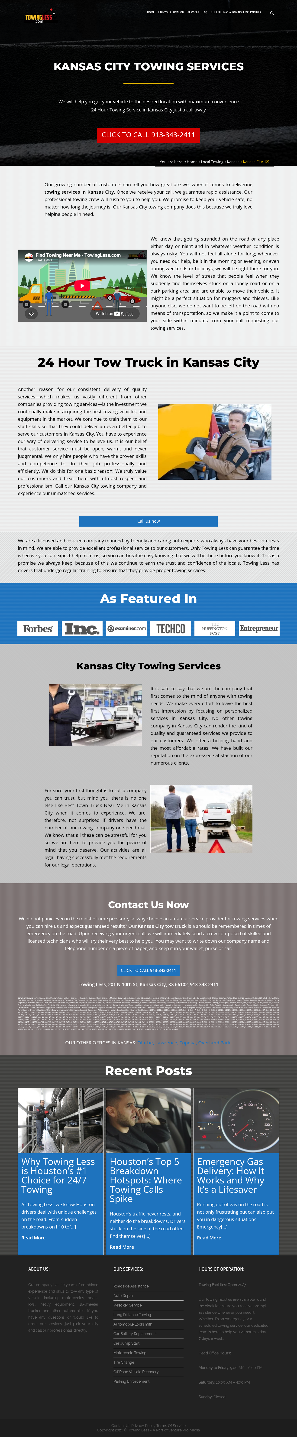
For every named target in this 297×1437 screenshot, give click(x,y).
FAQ (205, 12)
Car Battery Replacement (135, 1334)
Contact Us (120, 1426)
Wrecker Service (127, 1305)
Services (193, 12)
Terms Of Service (171, 1426)
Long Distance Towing (132, 1315)
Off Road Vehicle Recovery (136, 1372)
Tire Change (123, 1362)
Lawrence (166, 1042)
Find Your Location (171, 12)
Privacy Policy (143, 1426)
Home (151, 12)
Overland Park (214, 1042)
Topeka (188, 1042)
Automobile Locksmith (132, 1324)
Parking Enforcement (131, 1381)
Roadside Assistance (131, 1286)
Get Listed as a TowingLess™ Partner (236, 12)
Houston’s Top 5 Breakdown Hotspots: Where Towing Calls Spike (146, 1180)
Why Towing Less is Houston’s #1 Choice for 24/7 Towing (58, 1175)
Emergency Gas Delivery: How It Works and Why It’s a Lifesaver (230, 1175)
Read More (33, 1238)
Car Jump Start (126, 1343)
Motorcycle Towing (129, 1353)
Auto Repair (123, 1296)
